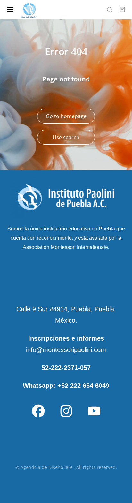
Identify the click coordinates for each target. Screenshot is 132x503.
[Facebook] (38, 411)
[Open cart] (122, 9)
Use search (66, 137)
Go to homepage (66, 116)
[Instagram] (66, 411)
